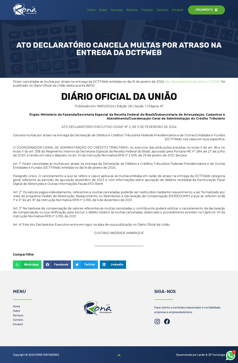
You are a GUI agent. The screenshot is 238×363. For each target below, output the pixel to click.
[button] (27, 264)
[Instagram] (157, 321)
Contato (162, 10)
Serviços (117, 10)
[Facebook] (167, 321)
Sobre (103, 10)
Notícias (132, 10)
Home (91, 10)
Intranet (177, 10)
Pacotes (147, 10)
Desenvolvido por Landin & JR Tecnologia (200, 354)
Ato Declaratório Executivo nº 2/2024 (193, 81)
